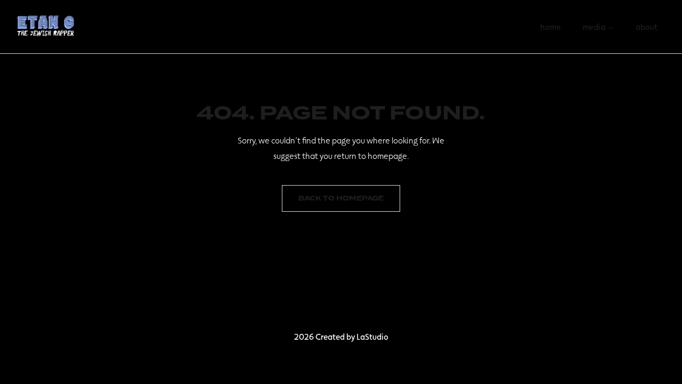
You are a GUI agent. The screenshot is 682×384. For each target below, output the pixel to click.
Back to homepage (341, 198)
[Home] (46, 25)
